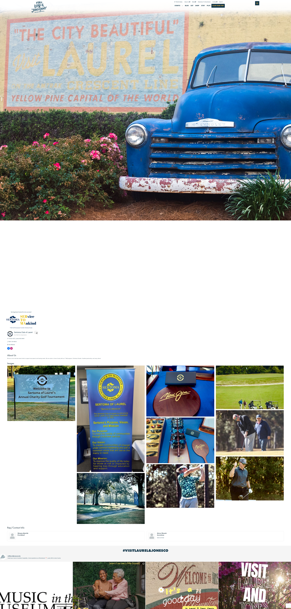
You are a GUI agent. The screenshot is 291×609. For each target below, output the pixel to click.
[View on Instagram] (11, 349)
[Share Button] (36, 332)
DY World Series (178, 1)
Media (193, 1)
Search (221, 1)
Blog (187, 5)
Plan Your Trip (218, 5)
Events (177, 5)
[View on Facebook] (8, 349)
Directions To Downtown (204, 1)
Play (208, 5)
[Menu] (257, 3)
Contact (214, 1)
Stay (203, 5)
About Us (186, 1)
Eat (192, 5)
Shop (197, 5)
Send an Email (160, 537)
